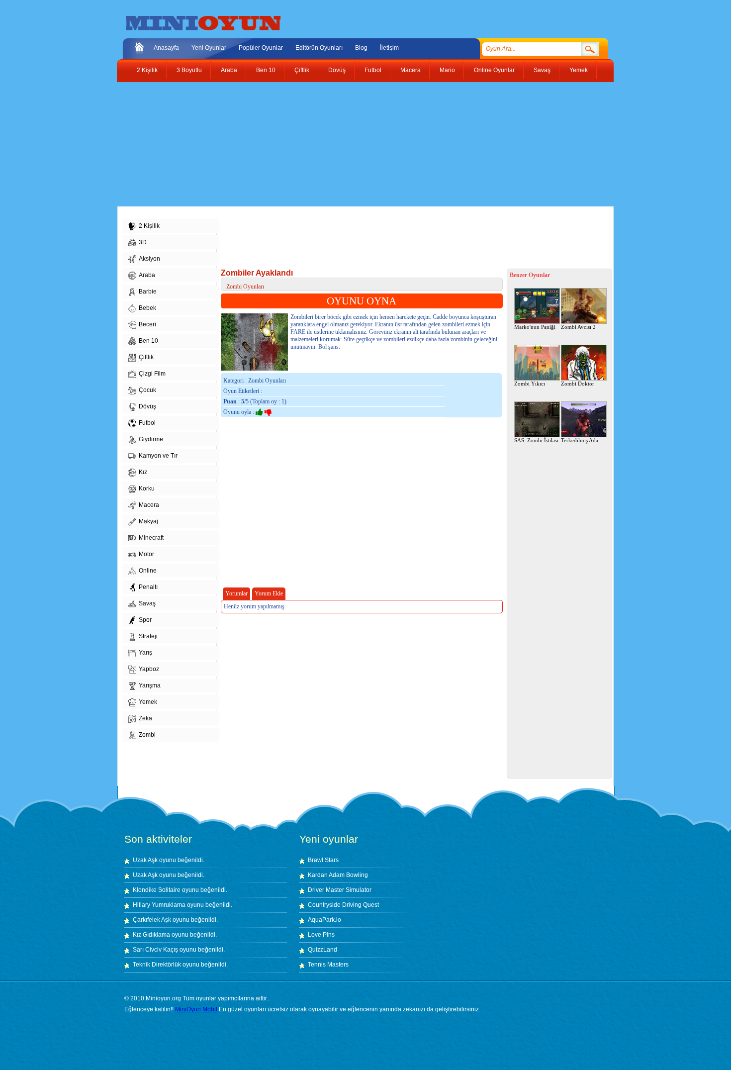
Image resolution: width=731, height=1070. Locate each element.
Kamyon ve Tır (158, 455)
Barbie (148, 291)
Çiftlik (301, 70)
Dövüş (337, 70)
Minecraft (151, 537)
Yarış (145, 652)
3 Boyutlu (189, 70)
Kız (143, 472)
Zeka (145, 718)
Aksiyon (149, 258)
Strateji (148, 636)
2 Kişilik (147, 70)
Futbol (373, 70)
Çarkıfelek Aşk (152, 919)
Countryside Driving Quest (343, 904)
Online (148, 570)
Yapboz (149, 669)
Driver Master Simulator (339, 889)
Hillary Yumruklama (159, 904)
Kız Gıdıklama (151, 934)
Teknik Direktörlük (157, 964)
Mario (447, 70)
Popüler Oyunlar (261, 47)
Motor (146, 554)
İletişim (389, 47)
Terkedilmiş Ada (579, 440)
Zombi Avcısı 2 (578, 327)
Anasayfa (166, 47)
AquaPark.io (324, 919)
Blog (361, 47)
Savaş (542, 70)
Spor (145, 619)
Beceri (147, 324)
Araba (229, 70)
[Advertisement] (358, 144)
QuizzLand (322, 949)
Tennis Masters (328, 964)
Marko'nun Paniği (534, 327)
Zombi (147, 734)
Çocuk (147, 390)
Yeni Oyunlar (208, 47)
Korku (147, 488)
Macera (410, 70)
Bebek (147, 307)
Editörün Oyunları (319, 47)
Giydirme (151, 439)
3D (143, 242)
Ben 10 (265, 70)
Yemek (578, 70)
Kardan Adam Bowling (338, 875)
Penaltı (148, 587)
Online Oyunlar (494, 70)
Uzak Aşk (145, 860)
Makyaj (148, 521)
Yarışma (150, 685)
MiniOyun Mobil (196, 1009)
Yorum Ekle (269, 593)
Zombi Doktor (577, 384)
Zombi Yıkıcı (529, 384)
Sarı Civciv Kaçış (155, 949)
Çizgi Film (152, 373)
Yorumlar (236, 593)
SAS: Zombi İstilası (536, 440)
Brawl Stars (323, 860)
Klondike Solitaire (157, 889)
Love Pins (321, 934)
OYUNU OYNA (361, 301)
